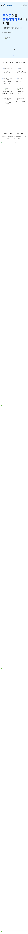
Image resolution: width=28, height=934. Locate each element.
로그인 (23, 5)
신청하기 (14, 155)
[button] (14, 56)
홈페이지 (9, 6)
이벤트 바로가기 (7, 32)
